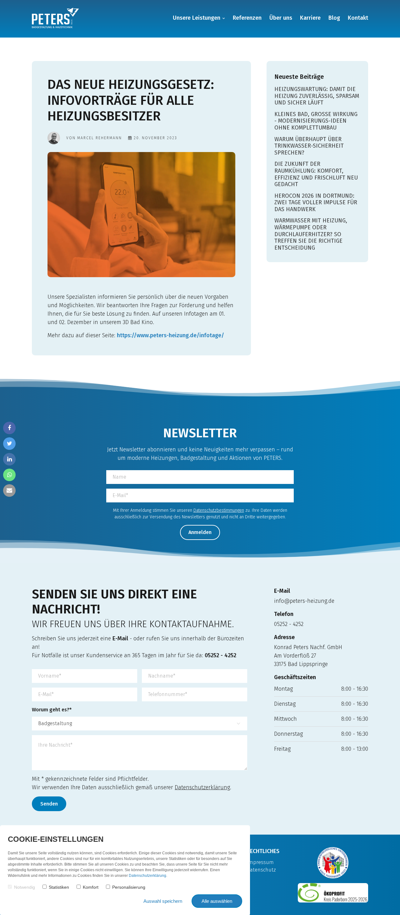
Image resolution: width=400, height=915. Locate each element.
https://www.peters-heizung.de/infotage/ (170, 335)
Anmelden (200, 532)
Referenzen (247, 17)
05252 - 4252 (220, 655)
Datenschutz (261, 870)
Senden (49, 804)
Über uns (280, 17)
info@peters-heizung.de (304, 600)
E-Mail (120, 638)
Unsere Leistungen (196, 17)
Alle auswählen (217, 901)
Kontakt (358, 17)
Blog (334, 17)
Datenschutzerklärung (202, 787)
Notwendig (24, 887)
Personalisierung (128, 887)
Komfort (90, 887)
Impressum (260, 862)
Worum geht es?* (52, 710)
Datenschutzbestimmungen (218, 510)
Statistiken (59, 887)
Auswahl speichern (162, 901)
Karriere (310, 17)
